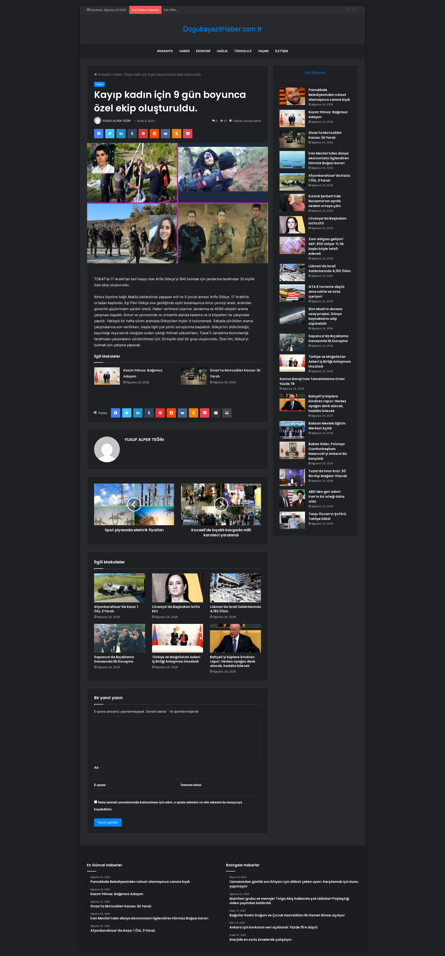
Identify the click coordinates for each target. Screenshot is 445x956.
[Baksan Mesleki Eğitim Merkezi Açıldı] (292, 429)
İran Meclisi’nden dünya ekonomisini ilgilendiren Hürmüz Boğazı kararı (214, 10)
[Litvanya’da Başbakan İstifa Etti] (177, 587)
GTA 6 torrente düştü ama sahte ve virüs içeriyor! (326, 291)
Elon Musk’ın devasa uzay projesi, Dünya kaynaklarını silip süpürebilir (325, 316)
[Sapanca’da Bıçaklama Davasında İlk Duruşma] (119, 638)
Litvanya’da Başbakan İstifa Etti (176, 608)
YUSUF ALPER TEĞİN (116, 121)
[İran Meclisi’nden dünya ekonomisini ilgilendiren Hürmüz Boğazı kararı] (292, 159)
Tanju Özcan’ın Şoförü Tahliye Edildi (327, 516)
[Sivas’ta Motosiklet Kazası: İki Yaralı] (194, 376)
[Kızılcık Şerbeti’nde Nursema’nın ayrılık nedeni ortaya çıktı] (292, 202)
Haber (184, 51)
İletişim (281, 51)
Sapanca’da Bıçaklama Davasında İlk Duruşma (114, 659)
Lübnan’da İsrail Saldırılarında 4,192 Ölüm (235, 608)
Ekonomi (203, 51)
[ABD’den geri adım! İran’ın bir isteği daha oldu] (292, 498)
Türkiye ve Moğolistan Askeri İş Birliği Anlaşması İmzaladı (176, 659)
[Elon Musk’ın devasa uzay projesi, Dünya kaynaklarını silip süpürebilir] (292, 315)
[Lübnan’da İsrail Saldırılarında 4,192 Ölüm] (235, 587)
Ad (97, 767)
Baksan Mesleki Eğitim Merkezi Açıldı (327, 426)
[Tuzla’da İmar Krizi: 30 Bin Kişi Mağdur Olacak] (292, 477)
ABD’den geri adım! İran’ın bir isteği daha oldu (326, 496)
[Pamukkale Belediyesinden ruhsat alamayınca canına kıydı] (292, 96)
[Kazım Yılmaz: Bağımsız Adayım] (107, 376)
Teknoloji (242, 51)
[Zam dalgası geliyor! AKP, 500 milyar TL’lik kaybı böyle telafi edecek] (292, 245)
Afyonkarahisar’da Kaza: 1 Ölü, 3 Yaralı (116, 608)
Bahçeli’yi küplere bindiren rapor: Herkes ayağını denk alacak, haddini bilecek (232, 661)
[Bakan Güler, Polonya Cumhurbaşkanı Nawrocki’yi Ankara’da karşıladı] (292, 450)
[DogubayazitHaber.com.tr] (222, 29)
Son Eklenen (315, 72)
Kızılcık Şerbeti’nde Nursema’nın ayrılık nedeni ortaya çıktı (324, 201)
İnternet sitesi (191, 785)
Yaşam (263, 51)
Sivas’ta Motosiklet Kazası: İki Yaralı (325, 135)
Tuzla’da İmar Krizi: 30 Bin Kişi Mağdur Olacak (327, 473)
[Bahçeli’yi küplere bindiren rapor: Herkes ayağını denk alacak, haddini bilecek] (235, 638)
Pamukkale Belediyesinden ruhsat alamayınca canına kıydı (329, 95)
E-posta (101, 785)
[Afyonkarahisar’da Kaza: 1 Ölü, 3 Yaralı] (119, 587)
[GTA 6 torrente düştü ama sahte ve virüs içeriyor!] (292, 293)
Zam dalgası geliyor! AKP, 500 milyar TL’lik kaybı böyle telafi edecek (326, 246)
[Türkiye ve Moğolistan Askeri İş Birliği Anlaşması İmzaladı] (177, 638)
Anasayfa (165, 51)
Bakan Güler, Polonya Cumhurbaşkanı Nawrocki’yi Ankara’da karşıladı (327, 451)
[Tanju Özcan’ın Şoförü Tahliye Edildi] (292, 520)
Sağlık (222, 51)
